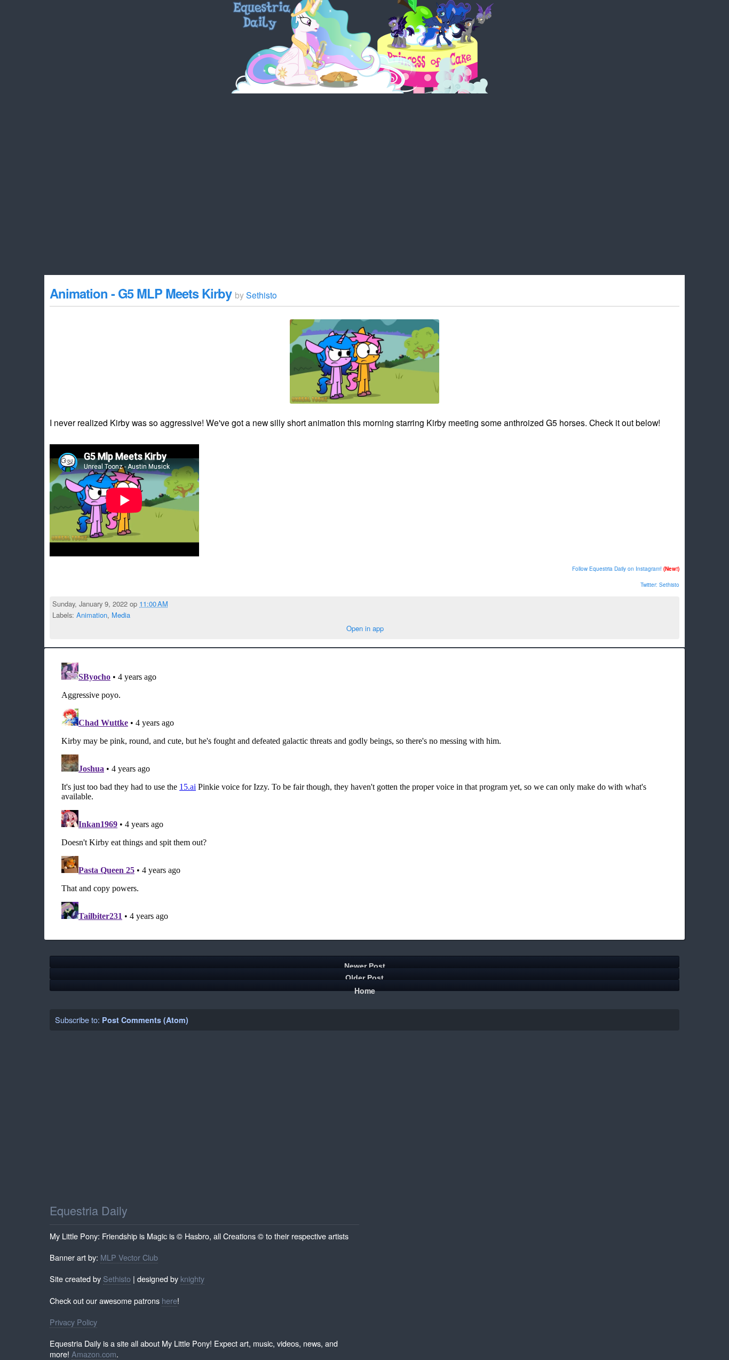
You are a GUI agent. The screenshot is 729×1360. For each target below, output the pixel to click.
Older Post (364, 976)
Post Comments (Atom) (145, 1020)
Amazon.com (94, 1353)
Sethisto (117, 1278)
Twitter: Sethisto (659, 584)
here (169, 1300)
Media (121, 615)
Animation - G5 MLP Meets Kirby (142, 293)
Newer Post (364, 965)
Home (364, 988)
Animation (91, 615)
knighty (192, 1278)
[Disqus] (364, 791)
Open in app (365, 628)
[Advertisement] (364, 173)
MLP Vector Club (129, 1257)
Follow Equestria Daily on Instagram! (617, 568)
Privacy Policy (73, 1321)
